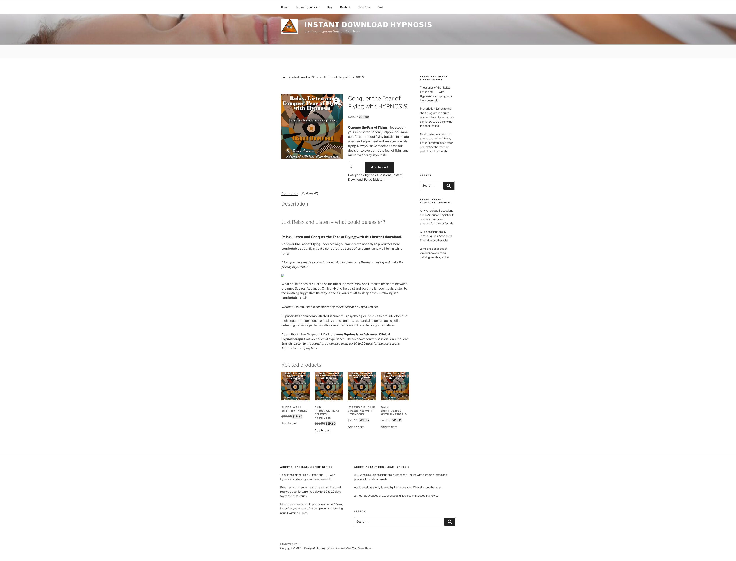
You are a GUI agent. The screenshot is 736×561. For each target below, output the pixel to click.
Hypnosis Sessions (378, 175)
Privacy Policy (288, 543)
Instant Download (301, 77)
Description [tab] (289, 193)
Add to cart (379, 167)
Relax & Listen (374, 179)
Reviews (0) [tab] (310, 193)
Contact (345, 7)
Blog (330, 7)
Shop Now (364, 7)
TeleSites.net (337, 548)
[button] (336, 100)
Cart (380, 7)
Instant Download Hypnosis (368, 25)
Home (284, 7)
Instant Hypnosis (306, 7)
